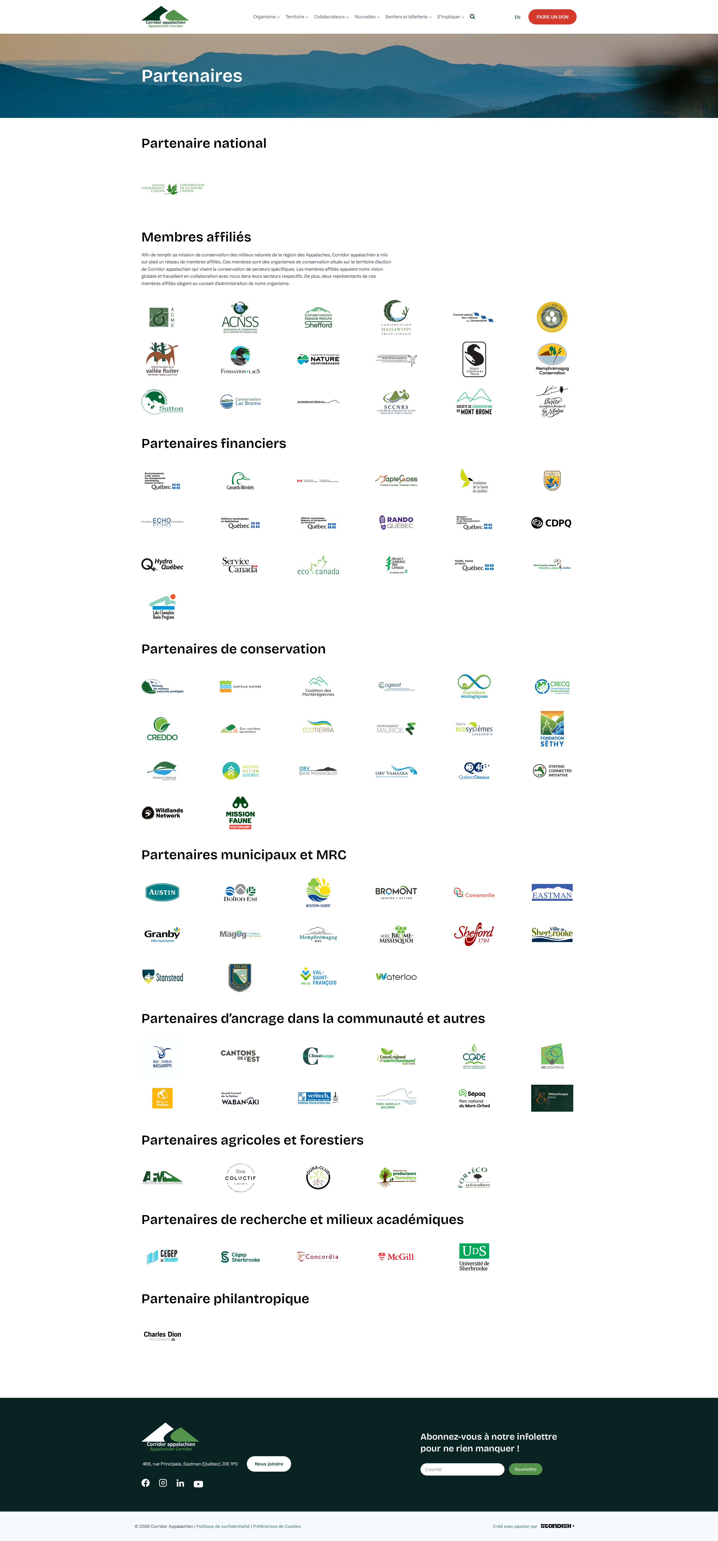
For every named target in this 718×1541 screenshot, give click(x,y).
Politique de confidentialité (223, 1526)
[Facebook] (145, 1483)
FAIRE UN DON (553, 17)
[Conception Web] (557, 1526)
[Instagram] (163, 1483)
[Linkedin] (180, 1483)
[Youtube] (198, 1482)
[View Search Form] (472, 17)
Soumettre (526, 1469)
